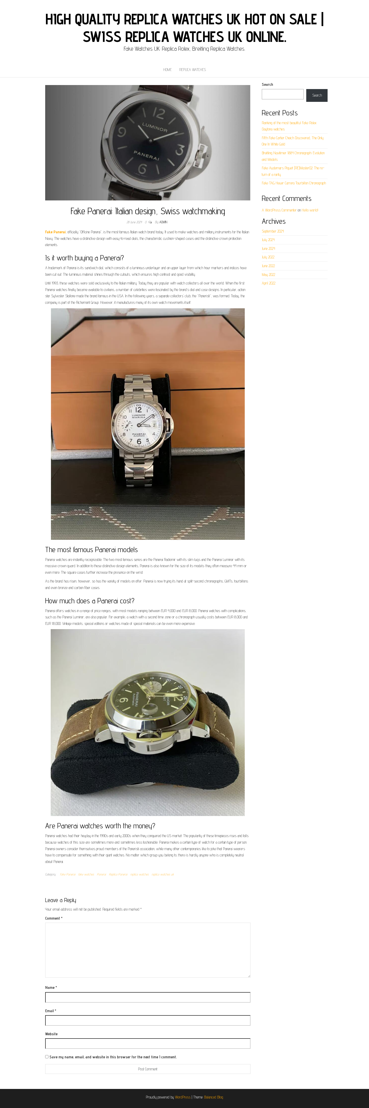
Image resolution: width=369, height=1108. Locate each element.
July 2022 (268, 257)
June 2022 (268, 265)
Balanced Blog (213, 1097)
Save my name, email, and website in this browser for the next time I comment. (113, 1057)
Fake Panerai (67, 874)
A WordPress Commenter (279, 210)
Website (51, 1033)
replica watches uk (163, 874)
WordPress (183, 1097)
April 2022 (268, 283)
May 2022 (268, 274)
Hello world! (310, 210)
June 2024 (268, 248)
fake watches (86, 874)
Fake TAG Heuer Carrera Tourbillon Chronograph (294, 183)
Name (51, 987)
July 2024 (268, 239)
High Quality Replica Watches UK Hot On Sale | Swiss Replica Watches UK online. (184, 27)
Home (167, 69)
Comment (54, 918)
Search (267, 84)
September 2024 (273, 231)
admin (163, 222)
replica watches (139, 874)
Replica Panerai (118, 874)
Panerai (101, 874)
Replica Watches (192, 69)
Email (50, 1010)
